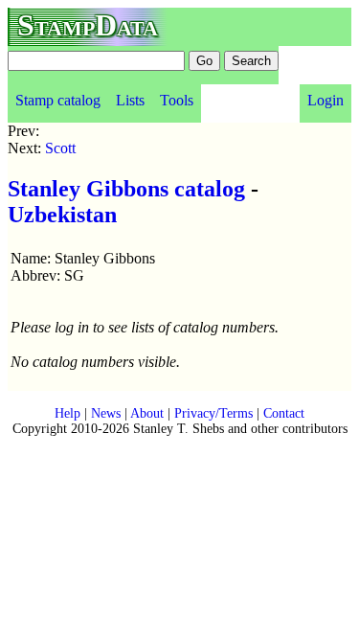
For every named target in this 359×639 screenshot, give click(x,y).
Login (325, 100)
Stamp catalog (58, 100)
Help (67, 413)
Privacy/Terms (213, 413)
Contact (283, 413)
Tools (176, 100)
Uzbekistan (62, 214)
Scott (60, 148)
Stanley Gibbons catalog (126, 188)
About (147, 413)
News (106, 413)
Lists (130, 100)
